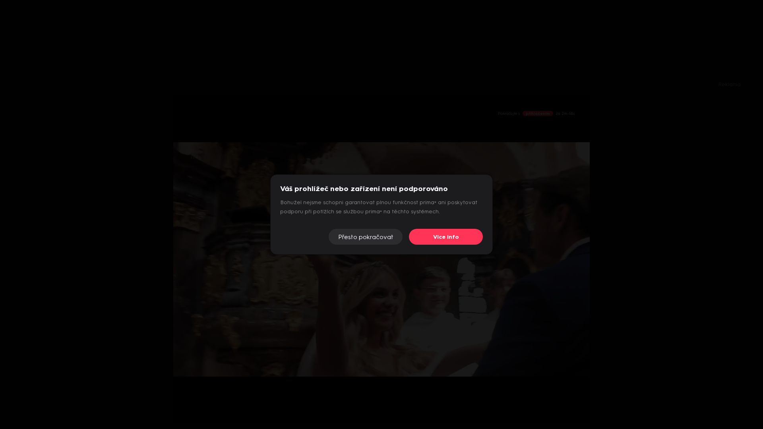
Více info (446, 237)
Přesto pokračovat (365, 237)
